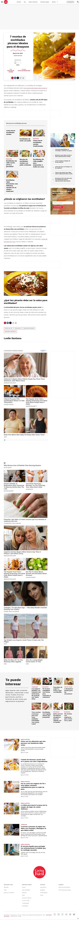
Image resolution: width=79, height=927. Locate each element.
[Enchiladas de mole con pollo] (26, 133)
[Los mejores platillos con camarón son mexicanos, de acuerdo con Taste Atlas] (36, 681)
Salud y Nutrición (33, 2)
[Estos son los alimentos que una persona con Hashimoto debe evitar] (11, 744)
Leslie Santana (18, 55)
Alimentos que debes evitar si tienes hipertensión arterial (63, 155)
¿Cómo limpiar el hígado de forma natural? (62, 161)
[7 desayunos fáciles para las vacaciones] (69, 681)
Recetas (19, 2)
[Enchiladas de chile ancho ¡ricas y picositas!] (12, 153)
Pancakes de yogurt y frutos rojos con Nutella (57, 689)
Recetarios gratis (44, 2)
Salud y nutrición (25, 739)
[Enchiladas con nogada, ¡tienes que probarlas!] (47, 706)
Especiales (36, 138)
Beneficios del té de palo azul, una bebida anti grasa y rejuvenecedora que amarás (63, 180)
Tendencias (35, 687)
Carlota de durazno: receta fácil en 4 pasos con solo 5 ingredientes (34, 760)
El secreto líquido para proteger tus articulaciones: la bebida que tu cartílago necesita (33, 848)
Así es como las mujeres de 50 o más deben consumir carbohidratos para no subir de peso (33, 786)
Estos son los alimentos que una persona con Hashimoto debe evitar (33, 743)
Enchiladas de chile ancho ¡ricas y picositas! (11, 163)
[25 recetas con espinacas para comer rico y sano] (69, 706)
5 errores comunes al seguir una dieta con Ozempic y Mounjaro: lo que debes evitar (33, 828)
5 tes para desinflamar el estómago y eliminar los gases (63, 150)
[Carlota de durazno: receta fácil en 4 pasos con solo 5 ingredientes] (11, 764)
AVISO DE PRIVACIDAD (68, 211)
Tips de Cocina (68, 687)
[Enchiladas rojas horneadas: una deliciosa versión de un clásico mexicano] (12, 174)
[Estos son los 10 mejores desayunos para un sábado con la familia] (58, 706)
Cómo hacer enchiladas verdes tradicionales (38, 143)
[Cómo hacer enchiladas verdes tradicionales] (39, 133)
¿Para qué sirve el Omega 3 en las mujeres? (63, 167)
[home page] (6, 2)
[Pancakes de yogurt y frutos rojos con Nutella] (58, 681)
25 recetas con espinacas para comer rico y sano (68, 717)
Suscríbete (70, 2)
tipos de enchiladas (24, 70)
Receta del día (8, 328)
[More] (57, 2)
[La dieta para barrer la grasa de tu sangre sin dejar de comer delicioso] (11, 808)
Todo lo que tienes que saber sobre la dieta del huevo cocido (63, 173)
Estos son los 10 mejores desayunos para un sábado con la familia (58, 718)
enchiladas (18, 328)
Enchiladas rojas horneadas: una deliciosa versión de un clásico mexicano (12, 185)
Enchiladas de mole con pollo (25, 140)
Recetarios (45, 687)
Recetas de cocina (10, 71)
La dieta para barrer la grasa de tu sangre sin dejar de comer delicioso (34, 807)
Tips (25, 2)
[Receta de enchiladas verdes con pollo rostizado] (26, 153)
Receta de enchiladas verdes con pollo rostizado (25, 162)
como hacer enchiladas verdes (10, 132)
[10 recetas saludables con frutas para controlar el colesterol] (47, 681)
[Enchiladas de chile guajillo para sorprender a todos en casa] (39, 153)
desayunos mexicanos (10, 331)
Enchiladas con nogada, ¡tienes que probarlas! (47, 714)
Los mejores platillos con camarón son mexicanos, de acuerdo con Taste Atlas (36, 694)
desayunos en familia (28, 328)
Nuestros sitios (27, 884)
